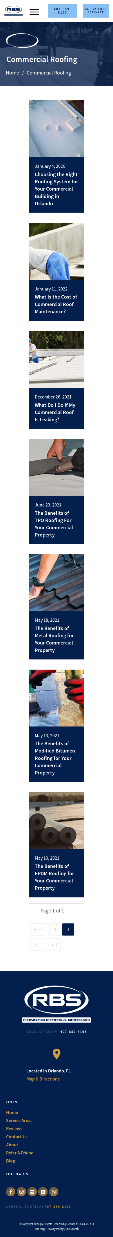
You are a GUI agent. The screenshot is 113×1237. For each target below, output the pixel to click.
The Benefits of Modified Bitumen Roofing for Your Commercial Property (55, 758)
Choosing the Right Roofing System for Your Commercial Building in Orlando (56, 189)
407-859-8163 (73, 1031)
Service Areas (19, 1120)
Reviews (14, 1128)
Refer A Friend (20, 1153)
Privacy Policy (55, 1229)
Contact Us (17, 1136)
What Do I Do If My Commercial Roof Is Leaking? (55, 412)
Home (12, 1112)
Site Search (72, 1229)
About (12, 1144)
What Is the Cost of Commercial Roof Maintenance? (56, 303)
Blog (10, 1161)
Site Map (40, 1229)
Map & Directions (43, 1079)
